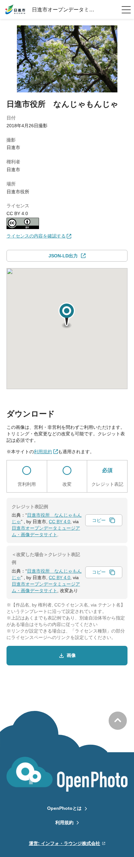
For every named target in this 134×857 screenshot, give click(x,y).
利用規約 (64, 822)
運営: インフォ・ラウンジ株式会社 (64, 843)
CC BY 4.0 (59, 521)
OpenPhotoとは (64, 808)
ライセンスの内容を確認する (36, 235)
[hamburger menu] (126, 9)
